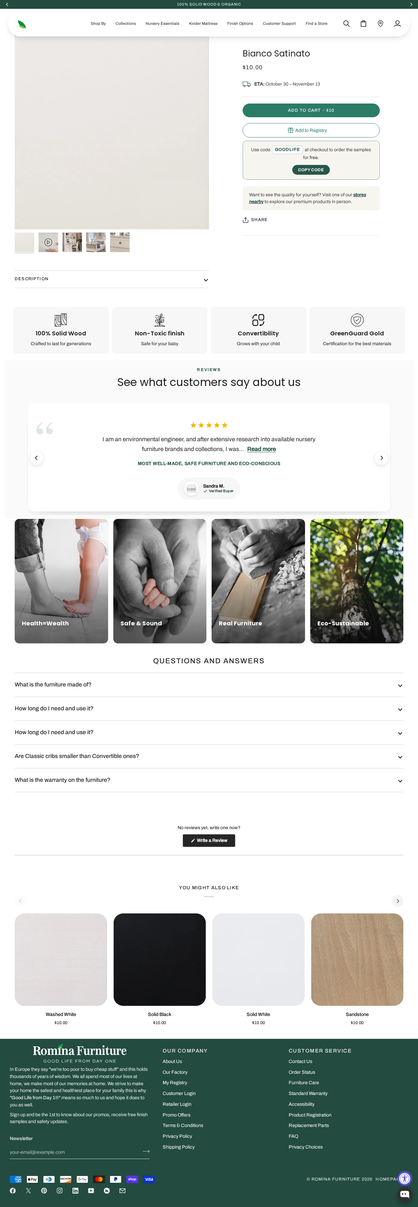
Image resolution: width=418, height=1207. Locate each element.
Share (259, 219)
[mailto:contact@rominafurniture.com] (122, 1191)
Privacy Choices (306, 1147)
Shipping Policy (179, 1147)
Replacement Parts (309, 1125)
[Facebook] (13, 1191)
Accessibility (301, 1104)
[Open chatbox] (405, 1194)
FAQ (293, 1136)
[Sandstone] (357, 959)
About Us (172, 1061)
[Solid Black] (160, 959)
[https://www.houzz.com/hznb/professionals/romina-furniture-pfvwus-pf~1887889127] (107, 1191)
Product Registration (310, 1115)
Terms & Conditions (183, 1125)
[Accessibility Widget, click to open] (404, 1178)
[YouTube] (91, 1191)
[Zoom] (27, 217)
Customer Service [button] (320, 1051)
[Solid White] (258, 959)
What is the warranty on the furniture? (62, 780)
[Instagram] (60, 1191)
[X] (28, 1191)
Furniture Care (304, 1082)
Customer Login (179, 1093)
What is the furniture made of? (53, 685)
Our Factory (175, 1072)
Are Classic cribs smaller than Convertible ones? (77, 756)
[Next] (381, 458)
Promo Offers (176, 1115)
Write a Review (215, 842)
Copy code (311, 170)
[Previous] (36, 458)
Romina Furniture (336, 1179)
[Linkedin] (75, 1191)
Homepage (389, 1179)
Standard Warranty (308, 1093)
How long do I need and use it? (54, 708)
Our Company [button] (185, 1051)
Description (32, 279)
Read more (261, 449)
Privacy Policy (177, 1136)
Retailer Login (177, 1104)
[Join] (144, 1151)
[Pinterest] (44, 1191)
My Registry (175, 1082)
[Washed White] (61, 959)
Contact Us (300, 1061)
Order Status (302, 1072)
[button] (98, 23)
